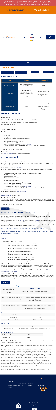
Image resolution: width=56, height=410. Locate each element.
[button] (25, 37)
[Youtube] (44, 390)
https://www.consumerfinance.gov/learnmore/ (35, 308)
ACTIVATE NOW (5, 238)
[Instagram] (46, 388)
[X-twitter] (42, 390)
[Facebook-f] (40, 388)
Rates (32, 34)
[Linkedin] (43, 388)
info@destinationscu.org (6, 195)
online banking (27, 144)
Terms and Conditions (8, 153)
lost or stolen (14, 147)
